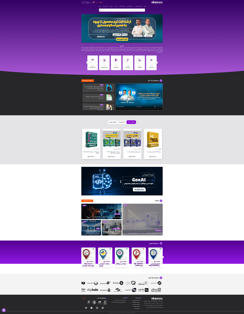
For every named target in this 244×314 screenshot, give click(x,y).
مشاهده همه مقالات (87, 201)
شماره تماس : (120, 300)
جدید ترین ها (122, 122)
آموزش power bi (136, 306)
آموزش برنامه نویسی (135, 300)
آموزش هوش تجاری (135, 304)
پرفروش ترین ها (131, 122)
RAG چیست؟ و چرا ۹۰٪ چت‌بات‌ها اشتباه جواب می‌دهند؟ (93, 107)
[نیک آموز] (157, 2)
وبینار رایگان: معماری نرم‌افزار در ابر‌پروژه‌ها (94, 96)
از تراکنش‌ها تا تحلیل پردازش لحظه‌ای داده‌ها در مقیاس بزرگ (94, 87)
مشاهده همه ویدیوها (87, 80)
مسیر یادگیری (98, 2)
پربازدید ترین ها (112, 122)
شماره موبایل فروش (119, 302)
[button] (87, 62)
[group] (122, 28)
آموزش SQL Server (135, 302)
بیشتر (84, 298)
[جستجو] (100, 10)
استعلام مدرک (136, 308)
